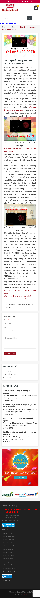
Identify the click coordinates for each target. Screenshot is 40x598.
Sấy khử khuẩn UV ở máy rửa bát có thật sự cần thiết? (19, 433)
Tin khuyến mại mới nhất (11, 562)
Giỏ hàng (8, 1)
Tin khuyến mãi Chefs (10, 374)
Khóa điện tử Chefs (9, 568)
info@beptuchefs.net (12, 520)
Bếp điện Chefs (8, 549)
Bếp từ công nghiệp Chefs (11, 546)
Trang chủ (5, 27)
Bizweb (24, 594)
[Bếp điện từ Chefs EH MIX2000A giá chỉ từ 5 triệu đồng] (20, 215)
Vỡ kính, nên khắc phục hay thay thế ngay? (18, 419)
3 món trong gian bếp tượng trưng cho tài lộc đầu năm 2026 (20, 405)
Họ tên (6, 320)
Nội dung (7, 335)
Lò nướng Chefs (8, 555)
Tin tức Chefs (7, 371)
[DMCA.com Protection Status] (8, 525)
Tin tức (14, 27)
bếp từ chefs (22, 304)
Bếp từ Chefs (7, 533)
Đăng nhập (25, 1)
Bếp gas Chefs (8, 558)
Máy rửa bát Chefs (9, 543)
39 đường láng (12, 304)
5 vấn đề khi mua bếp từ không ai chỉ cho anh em (20, 391)
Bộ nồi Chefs (7, 552)
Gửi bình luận (10, 353)
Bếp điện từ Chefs (9, 536)
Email (6, 327)
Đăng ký (32, 1)
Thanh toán (16, 1)
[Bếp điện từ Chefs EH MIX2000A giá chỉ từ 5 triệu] (20, 129)
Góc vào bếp (7, 377)
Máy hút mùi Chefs (9, 539)
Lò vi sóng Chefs (8, 565)
